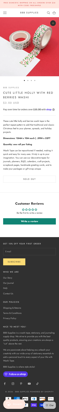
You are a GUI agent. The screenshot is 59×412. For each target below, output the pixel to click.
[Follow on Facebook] (4, 383)
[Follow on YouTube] (29, 383)
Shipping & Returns (12, 307)
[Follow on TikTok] (37, 383)
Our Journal (8, 283)
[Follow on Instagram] (12, 383)
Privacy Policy (9, 318)
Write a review (29, 221)
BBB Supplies (11, 87)
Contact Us (8, 293)
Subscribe (14, 261)
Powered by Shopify (42, 391)
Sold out (29, 179)
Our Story (7, 277)
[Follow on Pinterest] (21, 383)
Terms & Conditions (12, 313)
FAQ (5, 288)
